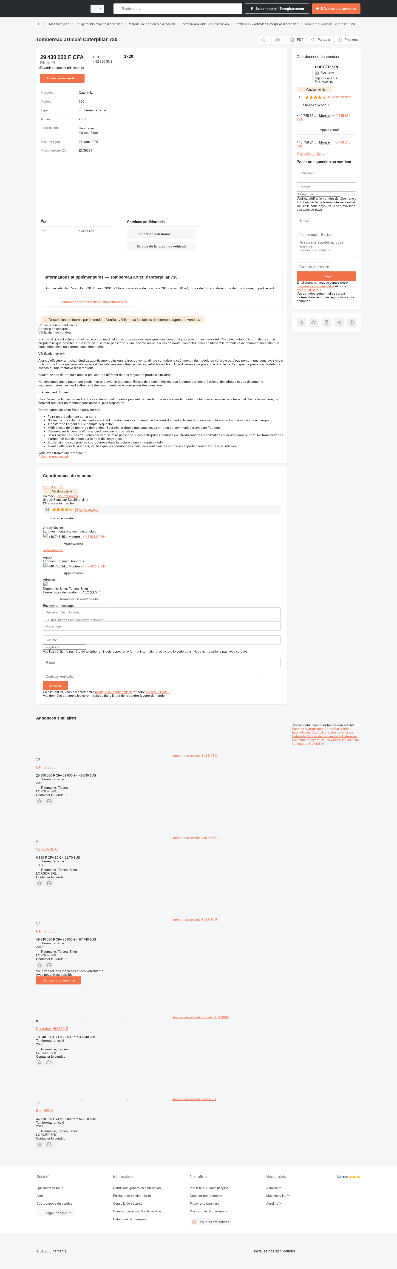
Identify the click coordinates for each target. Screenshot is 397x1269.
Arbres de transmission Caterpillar (332, 736)
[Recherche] (118, 9)
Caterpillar (86, 92)
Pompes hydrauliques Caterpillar (316, 729)
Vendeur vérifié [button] (62, 491)
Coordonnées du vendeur (55, 1203)
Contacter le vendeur (62, 78)
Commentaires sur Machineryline (137, 1211)
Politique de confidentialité (132, 1195)
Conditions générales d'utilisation (137, 1188)
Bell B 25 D (45, 767)
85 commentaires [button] (86, 509)
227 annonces (67, 496)
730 (81, 101)
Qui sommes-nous (50, 1188)
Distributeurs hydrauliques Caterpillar (319, 740)
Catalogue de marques (129, 1219)
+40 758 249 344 (93, 566)
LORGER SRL (53, 487)
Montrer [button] (75, 536)
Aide (40, 1195)
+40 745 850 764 (93, 536)
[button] (264, 40)
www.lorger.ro (53, 550)
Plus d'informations (310, 153)
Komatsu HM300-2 (52, 1029)
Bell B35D (44, 1110)
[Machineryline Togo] (61, 8)
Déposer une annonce (59, 980)
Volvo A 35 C (47, 849)
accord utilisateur (158, 692)
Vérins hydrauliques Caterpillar (320, 730)
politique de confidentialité (114, 692)
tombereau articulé (92, 110)
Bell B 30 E (45, 931)
